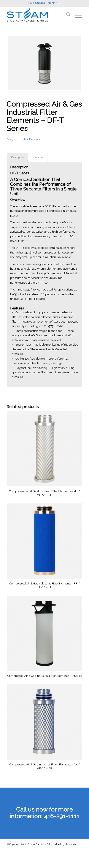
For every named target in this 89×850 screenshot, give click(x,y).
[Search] (66, 15)
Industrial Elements (29, 139)
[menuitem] (66, 15)
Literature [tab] (38, 157)
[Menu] (76, 15)
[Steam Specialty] (37, 15)
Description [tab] (17, 157)
